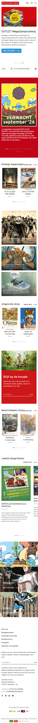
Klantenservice (6, 639)
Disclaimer (5, 643)
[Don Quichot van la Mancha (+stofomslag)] (28, 424)
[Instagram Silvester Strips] (9, 696)
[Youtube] (13, 696)
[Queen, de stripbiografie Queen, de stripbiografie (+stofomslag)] (28, 318)
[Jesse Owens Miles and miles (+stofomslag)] (10, 318)
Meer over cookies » (24, 721)
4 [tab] (24, 341)
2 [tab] (19, 61)
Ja (11, 721)
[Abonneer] (30, 394)
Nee (16, 721)
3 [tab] (21, 341)
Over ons (4, 629)
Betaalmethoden (7, 633)
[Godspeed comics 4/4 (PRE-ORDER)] (28, 178)
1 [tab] (14, 341)
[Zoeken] (32, 3)
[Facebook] (2, 696)
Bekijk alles (28, 165)
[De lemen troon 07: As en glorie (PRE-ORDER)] (10, 178)
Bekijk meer (27, 462)
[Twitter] (6, 696)
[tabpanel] (19, 33)
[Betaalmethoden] (11, 712)
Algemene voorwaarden (9, 646)
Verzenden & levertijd (9, 636)
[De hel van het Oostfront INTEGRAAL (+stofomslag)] (10, 424)
